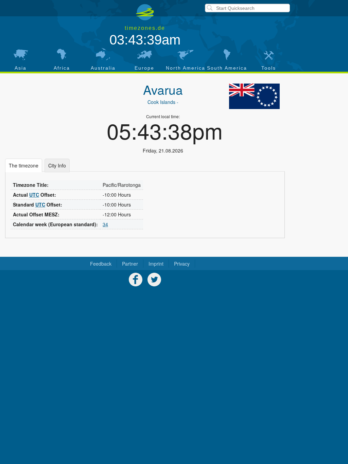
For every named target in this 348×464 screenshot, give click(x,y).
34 (105, 224)
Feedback (100, 263)
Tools (268, 68)
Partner (130, 263)
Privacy (182, 263)
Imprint (156, 263)
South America (227, 68)
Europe (144, 68)
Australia (103, 68)
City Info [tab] (57, 165)
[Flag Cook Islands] (254, 96)
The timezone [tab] (23, 165)
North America (185, 68)
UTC (34, 194)
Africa (62, 68)
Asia (21, 68)
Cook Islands (161, 102)
